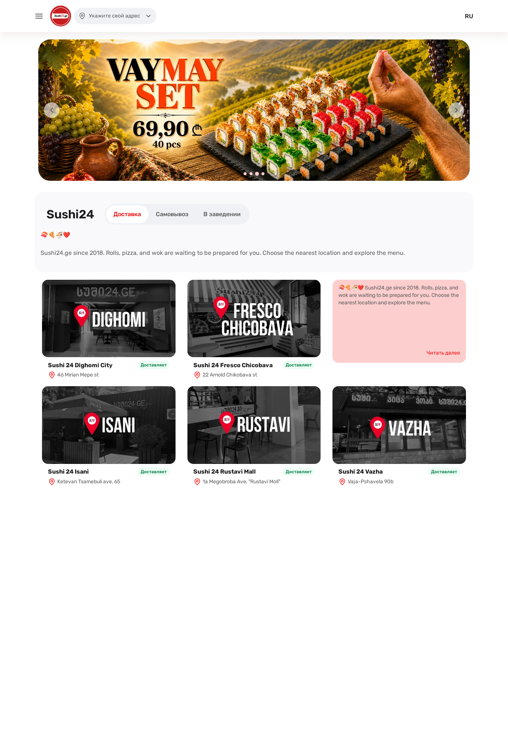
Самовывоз (172, 214)
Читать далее (443, 353)
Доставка (127, 214)
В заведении (222, 214)
